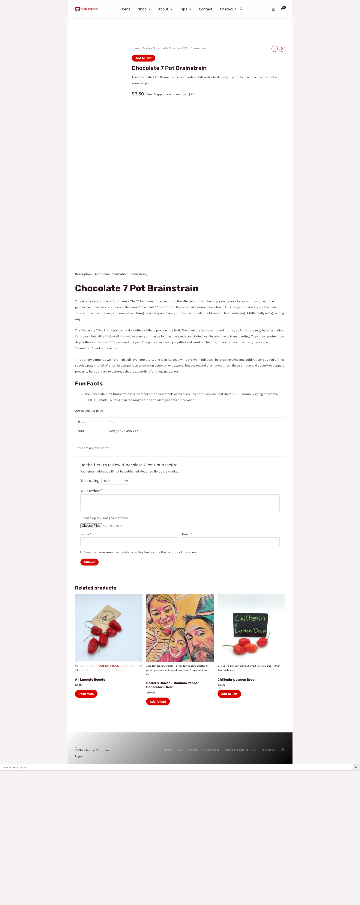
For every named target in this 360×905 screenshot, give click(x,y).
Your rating (89, 480)
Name (85, 534)
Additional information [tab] (111, 274)
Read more (86, 694)
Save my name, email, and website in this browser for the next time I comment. (140, 552)
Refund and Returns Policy (240, 749)
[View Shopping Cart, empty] (282, 9)
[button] (149, 9)
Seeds (146, 48)
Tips (179, 749)
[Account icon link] (273, 9)
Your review (91, 490)
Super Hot (159, 48)
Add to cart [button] (158, 701)
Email (187, 534)
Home (136, 48)
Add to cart (143, 58)
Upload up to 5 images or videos (104, 518)
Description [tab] (83, 274)
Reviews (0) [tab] (139, 274)
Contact (192, 749)
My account (268, 749)
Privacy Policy (211, 749)
